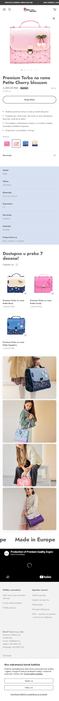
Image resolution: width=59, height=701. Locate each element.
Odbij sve (29, 687)
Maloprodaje (37, 604)
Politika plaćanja (9, 607)
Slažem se (29, 681)
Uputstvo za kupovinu (40, 600)
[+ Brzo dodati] (25, 293)
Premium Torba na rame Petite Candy (40, 302)
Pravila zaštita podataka (33, 673)
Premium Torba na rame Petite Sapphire (13, 343)
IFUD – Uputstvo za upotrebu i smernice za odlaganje (44, 615)
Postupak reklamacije (40, 609)
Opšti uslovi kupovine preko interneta (14, 597)
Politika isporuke (39, 595)
